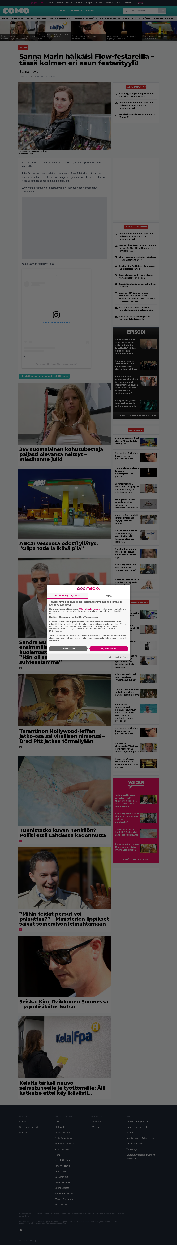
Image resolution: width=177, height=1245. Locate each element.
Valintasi (109, 595)
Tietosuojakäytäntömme (118, 657)
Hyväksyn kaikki (108, 648)
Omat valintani (68, 648)
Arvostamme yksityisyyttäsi (67, 595)
